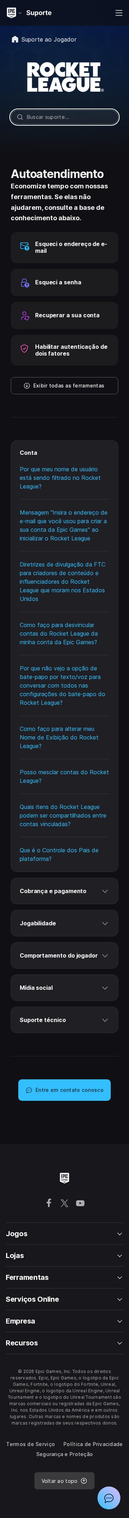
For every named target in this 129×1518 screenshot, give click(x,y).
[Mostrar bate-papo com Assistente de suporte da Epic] (108, 1497)
